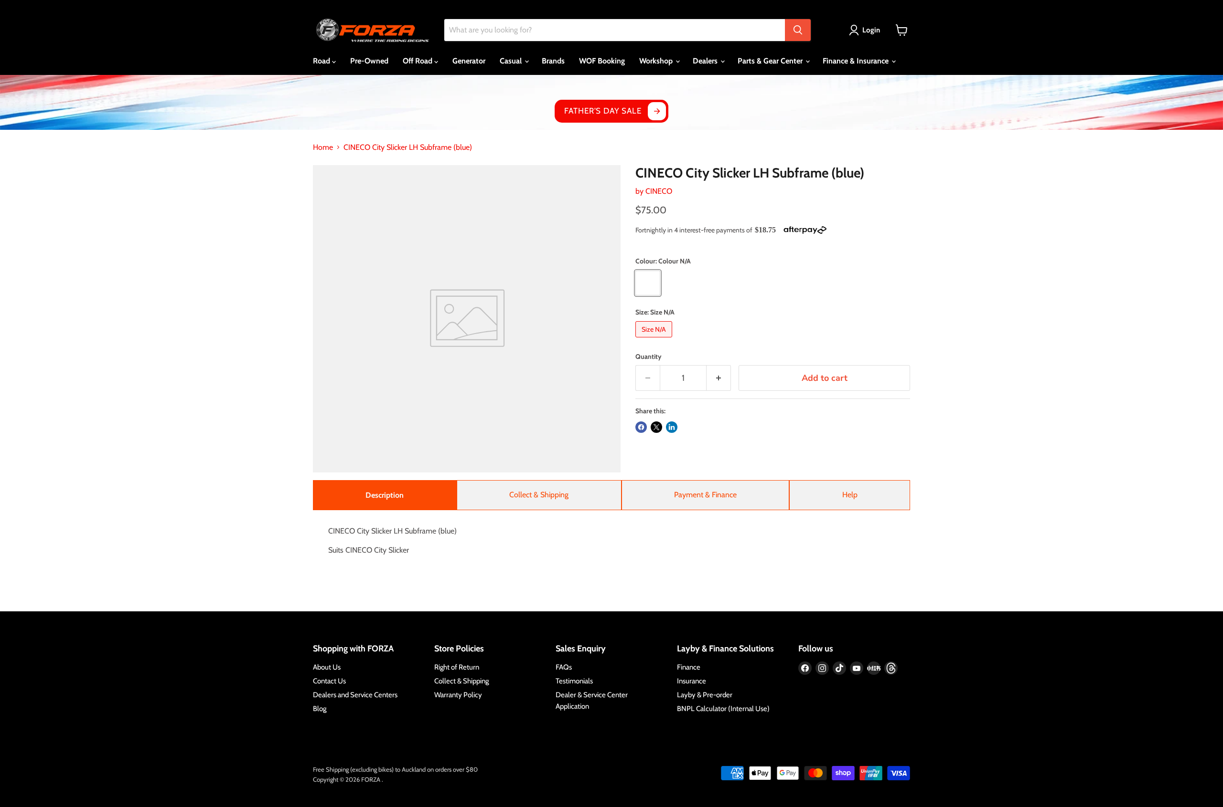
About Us (327, 667)
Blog (319, 708)
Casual (512, 60)
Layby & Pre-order (704, 695)
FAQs (564, 667)
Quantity (648, 356)
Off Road (418, 60)
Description (384, 495)
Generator (468, 60)
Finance (688, 667)
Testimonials (574, 681)
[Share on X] (656, 427)
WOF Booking (602, 60)
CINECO (658, 191)
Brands (553, 60)
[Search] (798, 30)
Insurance (691, 681)
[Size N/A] (655, 339)
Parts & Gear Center (771, 60)
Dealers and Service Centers (355, 695)
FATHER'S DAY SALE (602, 110)
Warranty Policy (458, 695)
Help (850, 494)
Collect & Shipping (539, 494)
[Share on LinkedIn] (671, 427)
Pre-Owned (369, 60)
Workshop (657, 60)
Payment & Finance (705, 494)
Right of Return (456, 667)
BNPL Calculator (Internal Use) (723, 708)
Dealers (706, 60)
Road (322, 60)
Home (323, 147)
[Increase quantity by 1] (719, 378)
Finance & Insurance (856, 60)
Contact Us (329, 681)
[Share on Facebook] (641, 427)
